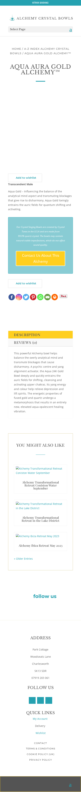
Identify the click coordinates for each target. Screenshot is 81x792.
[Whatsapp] (40, 297)
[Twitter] (26, 297)
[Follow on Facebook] (32, 700)
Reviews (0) (25, 342)
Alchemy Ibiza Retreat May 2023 (40, 545)
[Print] (54, 297)
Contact (40, 743)
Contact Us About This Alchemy (40, 258)
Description (27, 334)
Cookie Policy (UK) (40, 754)
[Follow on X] (40, 700)
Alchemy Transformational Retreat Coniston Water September (40, 485)
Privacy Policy (40, 759)
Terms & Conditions (40, 748)
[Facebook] (11, 297)
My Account (40, 718)
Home (16, 48)
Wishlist (41, 733)
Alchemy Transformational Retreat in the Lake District (40, 519)
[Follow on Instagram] (48, 700)
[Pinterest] (33, 297)
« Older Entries (23, 558)
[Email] (47, 297)
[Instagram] (19, 297)
